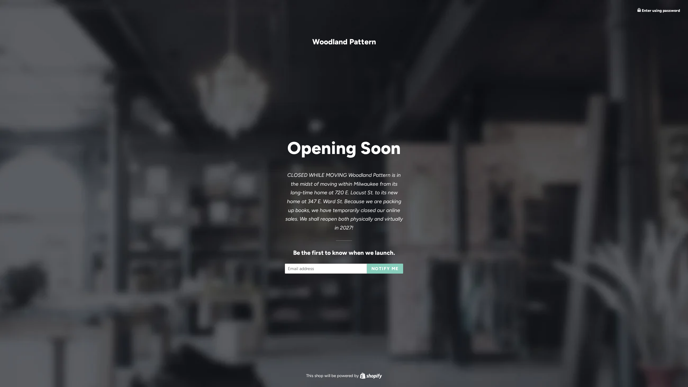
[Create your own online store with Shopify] (371, 375)
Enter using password (660, 10)
